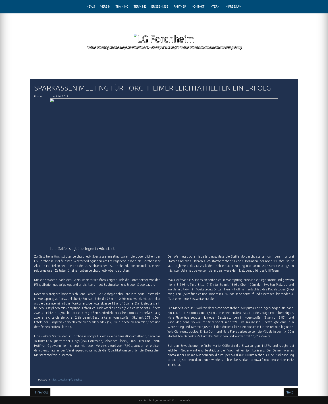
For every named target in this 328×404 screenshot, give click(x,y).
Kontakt (197, 6)
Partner (180, 6)
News (91, 6)
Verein (105, 6)
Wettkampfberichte (70, 379)
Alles (53, 379)
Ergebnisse (159, 6)
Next (289, 392)
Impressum (233, 6)
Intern (215, 6)
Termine (140, 6)
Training (122, 6)
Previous (42, 392)
